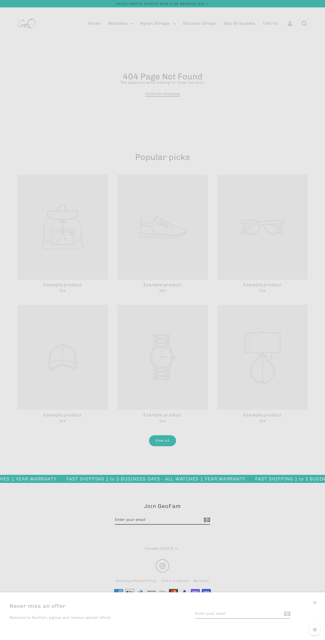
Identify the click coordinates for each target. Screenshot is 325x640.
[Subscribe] (286, 614)
